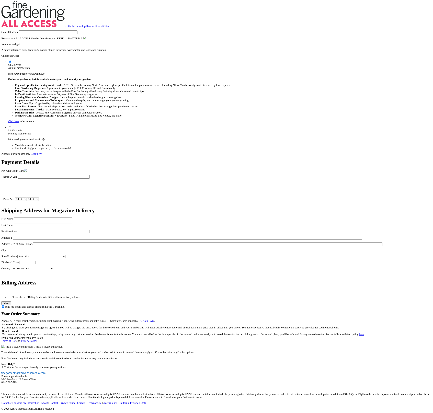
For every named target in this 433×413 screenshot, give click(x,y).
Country (5, 268)
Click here (13, 121)
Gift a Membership (75, 26)
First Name (7, 218)
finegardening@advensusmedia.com (23, 373)
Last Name (7, 225)
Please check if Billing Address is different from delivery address (46, 297)
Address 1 (6, 237)
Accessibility (110, 402)
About (44, 402)
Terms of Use (8, 340)
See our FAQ (147, 320)
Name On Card (10, 177)
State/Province (9, 256)
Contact (54, 402)
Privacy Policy (28, 340)
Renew (90, 26)
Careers (81, 402)
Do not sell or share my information (20, 402)
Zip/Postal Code (10, 262)
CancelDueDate (9, 32)
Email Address (9, 231)
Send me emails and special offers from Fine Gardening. (35, 306)
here (361, 334)
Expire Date (8, 199)
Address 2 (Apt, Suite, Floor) (16, 244)
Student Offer (102, 26)
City (3, 250)
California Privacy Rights (132, 402)
